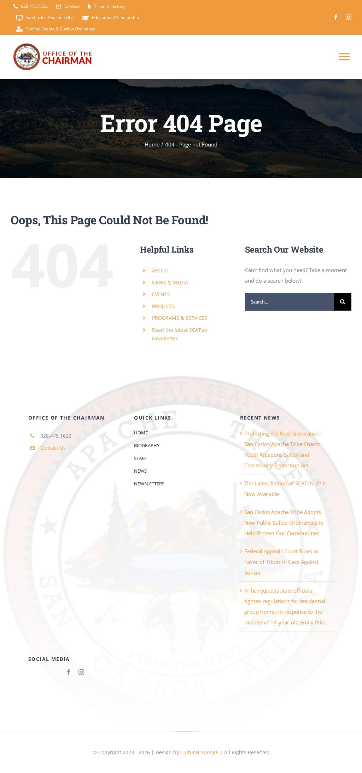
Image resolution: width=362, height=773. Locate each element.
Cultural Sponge (199, 752)
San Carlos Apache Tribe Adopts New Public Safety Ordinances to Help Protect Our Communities (283, 522)
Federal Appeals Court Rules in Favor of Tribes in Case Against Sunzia (281, 562)
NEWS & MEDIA (170, 282)
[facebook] (336, 17)
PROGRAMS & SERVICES (180, 318)
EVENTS (161, 294)
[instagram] (348, 17)
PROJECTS (163, 306)
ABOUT (160, 270)
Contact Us (53, 447)
